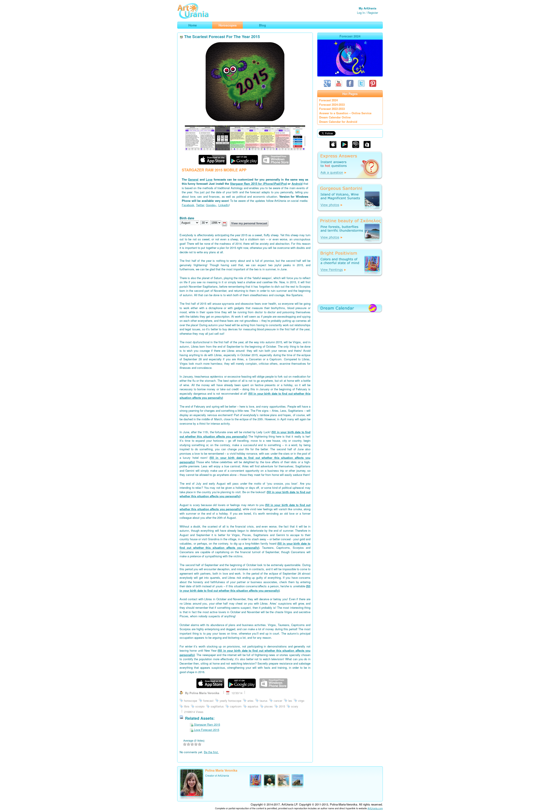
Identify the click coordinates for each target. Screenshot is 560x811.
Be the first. (211, 752)
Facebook (188, 205)
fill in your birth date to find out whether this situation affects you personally (245, 434)
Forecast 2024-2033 (332, 104)
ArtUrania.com (375, 808)
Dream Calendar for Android (338, 122)
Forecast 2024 (328, 100)
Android (297, 183)
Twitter (200, 205)
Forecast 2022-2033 (332, 109)
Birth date (187, 218)
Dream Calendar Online (335, 117)
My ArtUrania (367, 8)
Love (209, 179)
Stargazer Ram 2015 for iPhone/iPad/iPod (258, 183)
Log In (361, 13)
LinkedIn (223, 205)
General (193, 179)
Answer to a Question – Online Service (345, 113)
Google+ (211, 205)
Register (373, 13)
